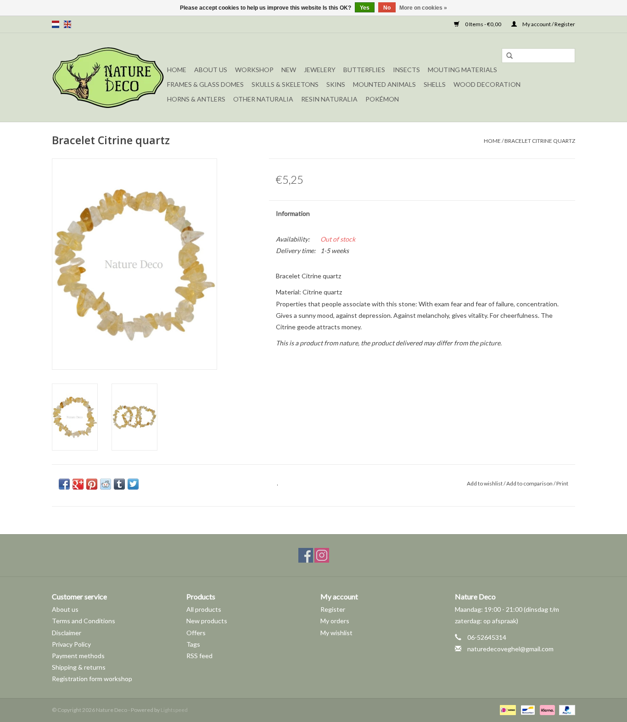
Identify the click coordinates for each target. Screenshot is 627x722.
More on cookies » (423, 8)
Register (332, 609)
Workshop (254, 69)
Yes (364, 8)
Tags (193, 644)
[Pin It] (91, 484)
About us (65, 609)
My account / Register (548, 24)
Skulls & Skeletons (285, 84)
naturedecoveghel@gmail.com (510, 649)
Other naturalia (263, 99)
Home (176, 69)
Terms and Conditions (83, 621)
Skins (335, 84)
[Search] (509, 56)
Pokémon (382, 99)
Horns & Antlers (196, 99)
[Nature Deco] (108, 77)
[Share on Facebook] (64, 484)
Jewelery (320, 69)
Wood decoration (487, 84)
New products (206, 621)
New (288, 69)
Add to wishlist (485, 483)
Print (562, 483)
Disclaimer (66, 633)
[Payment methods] (506, 709)
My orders (334, 621)
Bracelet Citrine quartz (539, 140)
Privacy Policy (71, 644)
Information (293, 213)
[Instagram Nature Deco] (321, 555)
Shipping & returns (79, 667)
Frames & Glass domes (205, 84)
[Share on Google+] (78, 484)
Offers (196, 633)
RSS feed (199, 656)
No (387, 8)
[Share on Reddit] (105, 484)
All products (203, 609)
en (67, 24)
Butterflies (364, 69)
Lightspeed (174, 709)
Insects (406, 69)
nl (55, 24)
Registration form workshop (92, 679)
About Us (210, 69)
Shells (435, 84)
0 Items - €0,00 (483, 24)
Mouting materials (462, 69)
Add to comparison (530, 483)
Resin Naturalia (329, 99)
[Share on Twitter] (133, 484)
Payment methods (78, 656)
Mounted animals (384, 84)
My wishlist (336, 633)
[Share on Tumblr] (119, 484)
